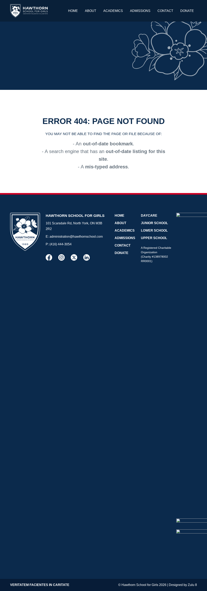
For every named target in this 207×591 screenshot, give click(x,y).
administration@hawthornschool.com (76, 236)
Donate (187, 11)
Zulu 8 (192, 585)
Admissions (140, 11)
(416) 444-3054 (61, 244)
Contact (165, 11)
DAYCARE (149, 215)
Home (73, 11)
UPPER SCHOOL (154, 238)
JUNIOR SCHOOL (154, 223)
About (90, 11)
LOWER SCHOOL (154, 230)
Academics (113, 11)
